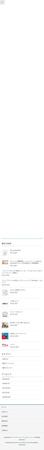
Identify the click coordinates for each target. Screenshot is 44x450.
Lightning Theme (26, 442)
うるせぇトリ (14, 301)
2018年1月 (6, 383)
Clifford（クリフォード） (18, 333)
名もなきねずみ (15, 250)
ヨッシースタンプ (16, 312)
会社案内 (5, 416)
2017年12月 (6, 388)
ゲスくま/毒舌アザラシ (18, 290)
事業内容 (5, 421)
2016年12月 (6, 397)
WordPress (16, 442)
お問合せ (5, 430)
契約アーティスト (8, 363)
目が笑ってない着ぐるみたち (20, 322)
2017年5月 (6, 392)
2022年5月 (6, 379)
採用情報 (5, 426)
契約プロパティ (7, 368)
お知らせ (5, 359)
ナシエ (12, 344)
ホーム (4, 407)
